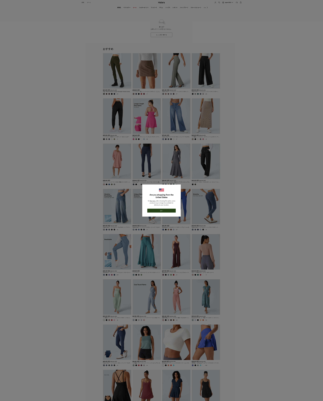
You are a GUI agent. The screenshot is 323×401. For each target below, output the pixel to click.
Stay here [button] (152, 201)
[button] (161, 189)
